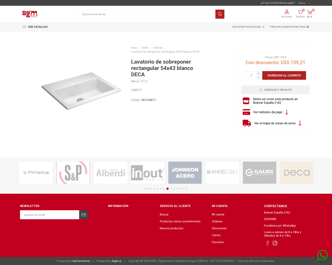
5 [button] (157, 188)
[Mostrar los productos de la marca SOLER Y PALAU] (73, 173)
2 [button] (148, 188)
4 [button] (154, 188)
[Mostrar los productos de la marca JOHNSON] (185, 173)
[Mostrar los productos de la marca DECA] (297, 173)
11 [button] (177, 188)
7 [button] (163, 188)
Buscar (219, 14)
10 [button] (174, 188)
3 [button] (151, 188)
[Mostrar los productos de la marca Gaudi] (259, 173)
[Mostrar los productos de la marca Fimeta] (36, 173)
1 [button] (145, 188)
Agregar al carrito (284, 75)
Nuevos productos (171, 228)
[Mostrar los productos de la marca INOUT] (147, 173)
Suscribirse (83, 214)
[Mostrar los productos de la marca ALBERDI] (110, 173)
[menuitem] (184, 214)
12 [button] (180, 188)
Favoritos (218, 242)
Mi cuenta (286, 16)
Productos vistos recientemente (180, 221)
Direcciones (219, 228)
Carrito (216, 235)
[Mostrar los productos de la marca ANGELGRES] (222, 173)
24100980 (270, 219)
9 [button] (171, 188)
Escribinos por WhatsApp (280, 225)
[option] (36, 173)
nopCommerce (81, 261)
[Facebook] (268, 243)
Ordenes (217, 221)
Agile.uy (117, 261)
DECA (143, 81)
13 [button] (183, 188)
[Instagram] (275, 243)
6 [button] (160, 188)
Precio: (269, 57)
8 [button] (167, 189)
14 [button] (186, 188)
